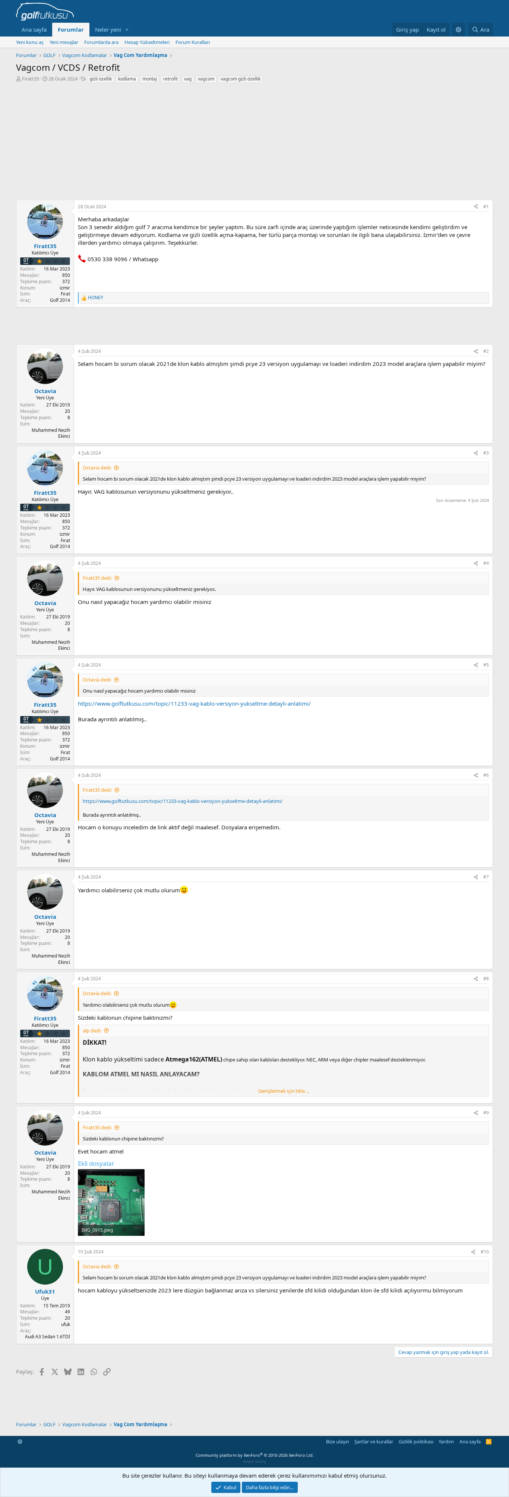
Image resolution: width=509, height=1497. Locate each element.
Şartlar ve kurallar (373, 1441)
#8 (486, 978)
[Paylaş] (476, 207)
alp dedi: (92, 1030)
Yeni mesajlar (64, 42)
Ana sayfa (34, 29)
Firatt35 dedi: (97, 578)
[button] (127, 30)
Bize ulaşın (337, 1441)
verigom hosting (254, 1461)
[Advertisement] (254, 140)
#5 (486, 665)
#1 (486, 206)
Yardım (446, 1441)
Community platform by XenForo (255, 1455)
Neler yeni (108, 29)
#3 (486, 453)
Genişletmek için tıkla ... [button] (283, 1091)
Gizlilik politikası (416, 1441)
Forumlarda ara (101, 42)
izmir (65, 288)
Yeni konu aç (30, 42)
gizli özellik (100, 79)
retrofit (170, 79)
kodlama (127, 79)
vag (188, 79)
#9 (486, 1113)
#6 (486, 775)
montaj (149, 79)
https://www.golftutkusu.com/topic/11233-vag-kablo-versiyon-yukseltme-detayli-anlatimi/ (194, 703)
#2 (486, 351)
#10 (485, 1251)
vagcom (206, 79)
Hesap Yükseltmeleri (147, 42)
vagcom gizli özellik (240, 79)
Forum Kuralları (193, 42)
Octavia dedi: (97, 467)
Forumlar (71, 29)
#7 (486, 877)
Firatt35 (30, 78)
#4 (486, 563)
